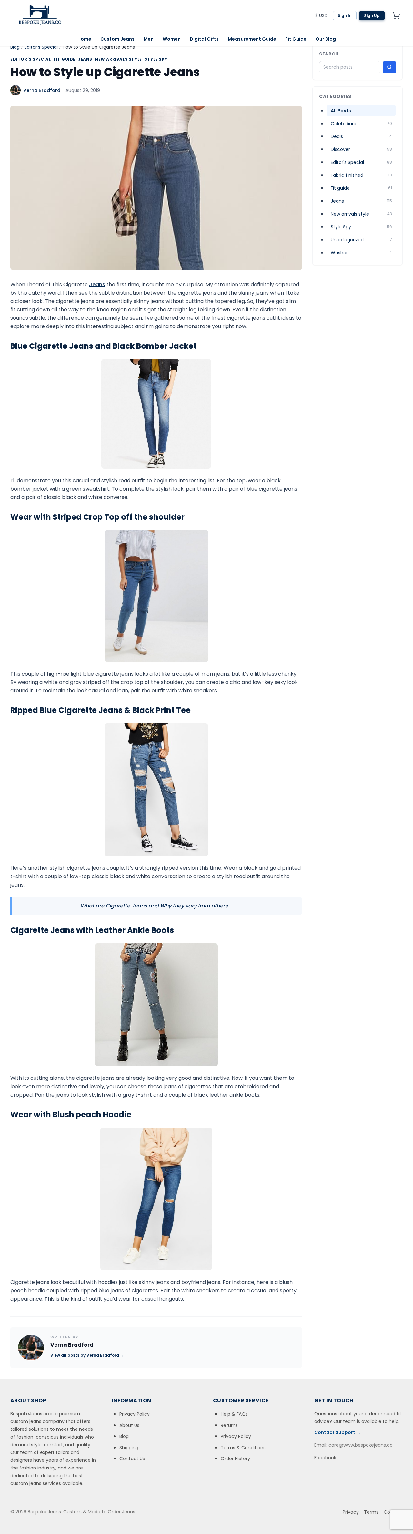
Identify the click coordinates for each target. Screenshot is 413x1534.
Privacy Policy (134, 1414)
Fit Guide (296, 39)
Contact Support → (337, 1432)
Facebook (325, 1457)
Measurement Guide (252, 39)
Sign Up (372, 15)
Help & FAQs (234, 1414)
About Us (129, 1425)
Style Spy (156, 59)
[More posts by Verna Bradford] (31, 1347)
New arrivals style (118, 59)
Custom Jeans (117, 39)
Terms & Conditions (243, 1447)
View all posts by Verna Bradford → (87, 1355)
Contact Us (132, 1458)
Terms (371, 1512)
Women (172, 39)
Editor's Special (41, 47)
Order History (235, 1458)
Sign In (345, 15)
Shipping (128, 1447)
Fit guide (65, 59)
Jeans (85, 59)
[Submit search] (389, 67)
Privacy (351, 1512)
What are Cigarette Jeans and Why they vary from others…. (156, 905)
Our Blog (326, 39)
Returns (229, 1425)
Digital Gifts (204, 39)
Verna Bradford (41, 90)
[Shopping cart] (396, 15)
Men (149, 39)
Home (84, 39)
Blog (15, 47)
